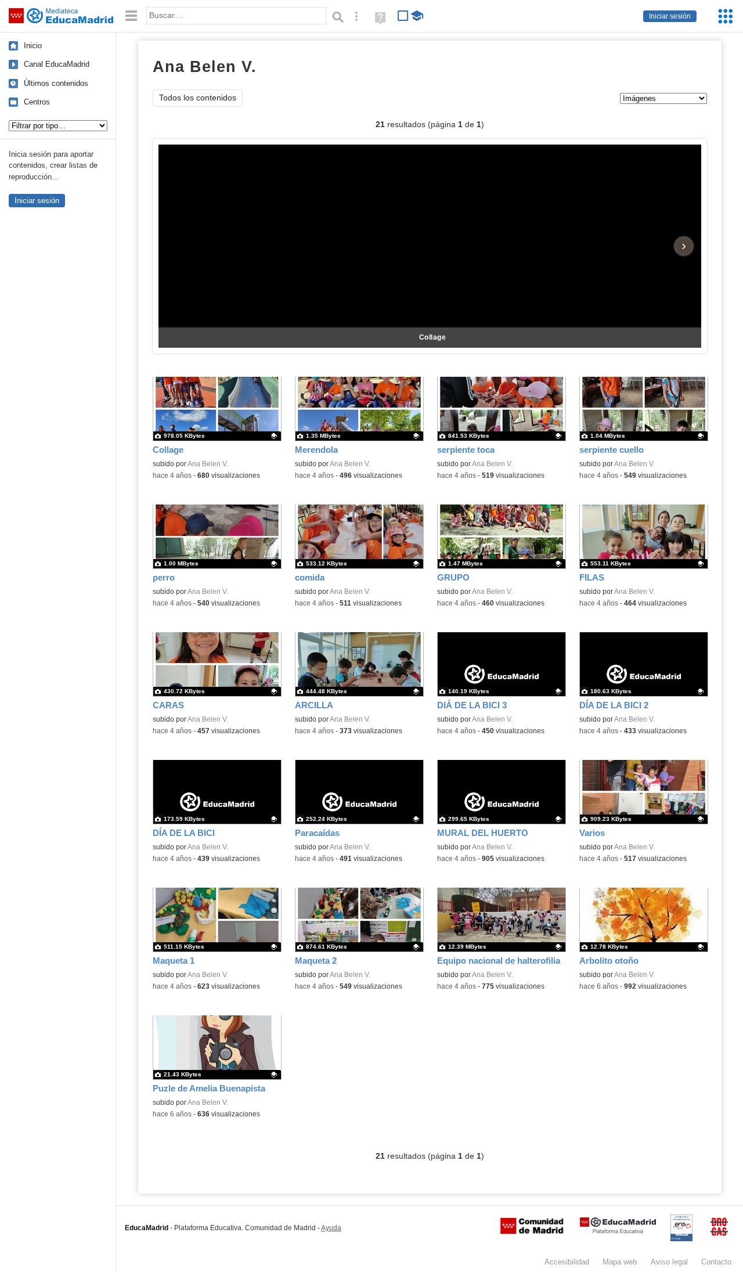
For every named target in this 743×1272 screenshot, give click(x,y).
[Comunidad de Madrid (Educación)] (532, 1231)
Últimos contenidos (56, 83)
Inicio (33, 45)
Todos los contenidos (197, 97)
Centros (37, 102)
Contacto (716, 1261)
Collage (432, 337)
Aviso (669, 1261)
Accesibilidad (566, 1261)
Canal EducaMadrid (56, 64)
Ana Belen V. (207, 463)
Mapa (620, 1261)
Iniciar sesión (670, 16)
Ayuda (331, 1228)
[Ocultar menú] (131, 16)
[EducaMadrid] (618, 1231)
